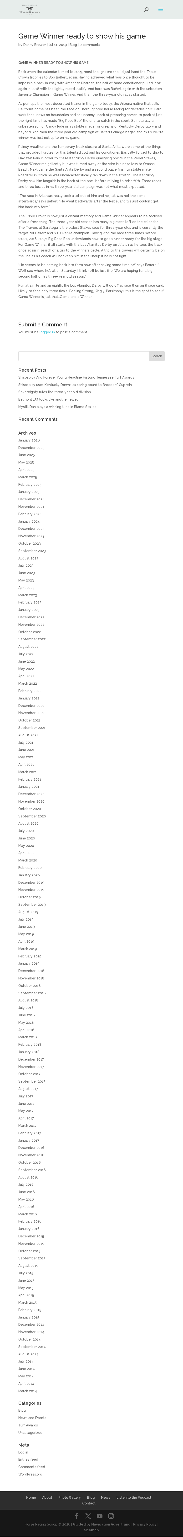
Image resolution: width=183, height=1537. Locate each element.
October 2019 (29, 897)
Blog (73, 45)
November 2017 (31, 1067)
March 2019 (27, 949)
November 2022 (31, 624)
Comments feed (31, 1467)
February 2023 (29, 602)
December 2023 (31, 529)
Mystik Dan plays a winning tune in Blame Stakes (57, 407)
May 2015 (26, 1288)
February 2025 (29, 484)
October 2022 (29, 632)
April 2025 (26, 470)
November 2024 (31, 507)
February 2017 (29, 1133)
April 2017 (26, 1118)
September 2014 (32, 1347)
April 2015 (26, 1295)
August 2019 (28, 912)
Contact (89, 1503)
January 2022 (29, 698)
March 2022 (27, 683)
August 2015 (28, 1266)
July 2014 (26, 1361)
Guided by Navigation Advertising (102, 1524)
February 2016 (29, 1221)
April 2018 (26, 1030)
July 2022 (26, 654)
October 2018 (29, 986)
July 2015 (25, 1273)
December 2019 (31, 882)
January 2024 (29, 521)
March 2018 (27, 1037)
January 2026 (29, 440)
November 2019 (31, 890)
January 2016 (29, 1229)
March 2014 (27, 1391)
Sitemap (91, 1530)
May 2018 (26, 1022)
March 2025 (27, 477)
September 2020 (32, 816)
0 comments (90, 45)
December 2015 (31, 1236)
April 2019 (26, 941)
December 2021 (31, 706)
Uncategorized (30, 1433)
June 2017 (26, 1104)
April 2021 (26, 764)
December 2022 (31, 617)
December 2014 (31, 1324)
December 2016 (31, 1148)
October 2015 (29, 1251)
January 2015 (28, 1317)
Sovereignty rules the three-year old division (54, 392)
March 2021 (27, 772)
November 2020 (31, 801)
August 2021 (28, 735)
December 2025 (31, 448)
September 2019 (32, 904)
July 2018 (26, 1008)
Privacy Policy (145, 1524)
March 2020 (27, 860)
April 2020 (26, 853)
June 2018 (26, 1015)
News (105, 1497)
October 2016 (29, 1162)
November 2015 (31, 1244)
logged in (47, 332)
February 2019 (29, 956)
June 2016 (26, 1192)
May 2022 (26, 669)
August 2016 (28, 1177)
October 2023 (29, 543)
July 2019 (26, 919)
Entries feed (28, 1459)
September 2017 (31, 1081)
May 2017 (25, 1111)
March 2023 (27, 595)
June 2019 (26, 926)
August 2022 (28, 646)
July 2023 (26, 565)
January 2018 (29, 1052)
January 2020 (29, 875)
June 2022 (26, 661)
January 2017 (28, 1140)
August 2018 (28, 1000)
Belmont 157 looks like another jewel (48, 399)
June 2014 (26, 1369)
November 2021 (31, 713)
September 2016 (32, 1170)
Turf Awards (28, 1425)
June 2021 (26, 750)
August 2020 (28, 823)
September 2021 (32, 728)
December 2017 (31, 1059)
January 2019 (29, 963)
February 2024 (30, 514)
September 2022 (32, 639)
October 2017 (29, 1074)
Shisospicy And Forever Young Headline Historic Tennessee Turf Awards (76, 377)
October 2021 (29, 720)
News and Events (32, 1418)
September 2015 (32, 1258)
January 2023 (29, 610)
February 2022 (29, 691)
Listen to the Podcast (134, 1497)
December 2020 (31, 794)
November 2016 (31, 1155)
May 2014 (26, 1376)
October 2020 (29, 809)
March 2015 (27, 1302)
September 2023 (32, 551)
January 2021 (28, 786)
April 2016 (26, 1207)
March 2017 (27, 1126)
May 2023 (26, 580)
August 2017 (28, 1089)
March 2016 (27, 1214)
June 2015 (26, 1280)
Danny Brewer (34, 45)
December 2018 (31, 971)
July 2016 (26, 1184)
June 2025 (26, 455)
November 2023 (31, 536)
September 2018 (32, 993)
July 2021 (25, 742)
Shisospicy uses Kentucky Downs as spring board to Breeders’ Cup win (75, 385)
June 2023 (26, 573)
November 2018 (31, 978)
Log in (23, 1452)
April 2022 (26, 676)
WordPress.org (30, 1474)
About (47, 1497)
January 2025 (29, 492)
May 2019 (26, 934)
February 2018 (29, 1044)
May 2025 (26, 462)
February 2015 (29, 1310)
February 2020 (30, 868)
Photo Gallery (69, 1497)
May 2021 (26, 757)
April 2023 (26, 588)
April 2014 (26, 1384)
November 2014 (31, 1332)
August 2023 (28, 558)
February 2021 (29, 779)
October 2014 (29, 1339)
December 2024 (31, 499)
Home (31, 1497)
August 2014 (28, 1354)
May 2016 (26, 1199)
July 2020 (26, 831)
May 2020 (26, 846)
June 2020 (26, 838)
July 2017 (25, 1096)
